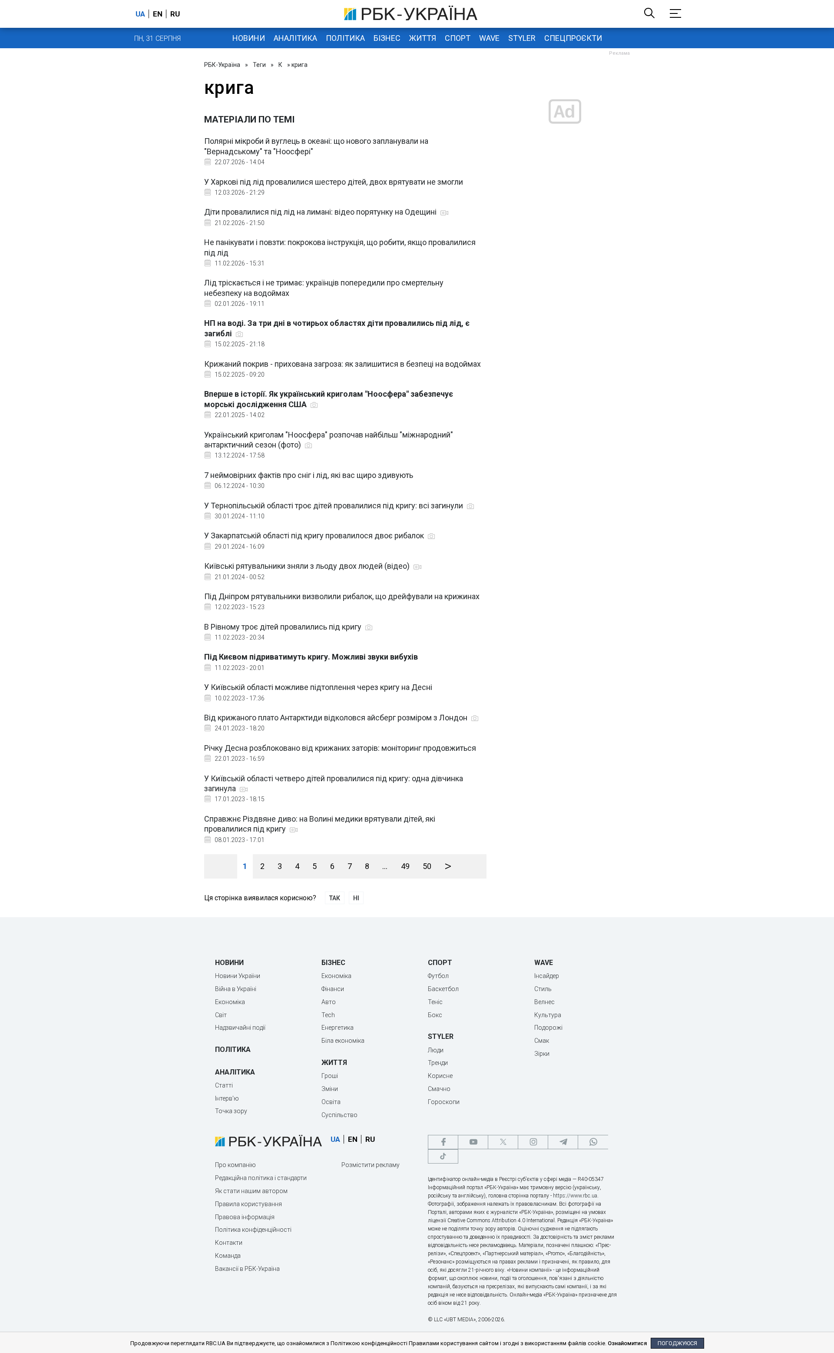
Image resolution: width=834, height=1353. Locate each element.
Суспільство (339, 1114)
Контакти (228, 1242)
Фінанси (332, 988)
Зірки (541, 1053)
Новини (248, 38)
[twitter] (503, 1142)
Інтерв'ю (227, 1098)
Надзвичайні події (240, 1027)
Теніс (435, 1001)
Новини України (237, 975)
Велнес (544, 1001)
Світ (221, 1014)
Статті (224, 1085)
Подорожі (548, 1027)
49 (405, 866)
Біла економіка (342, 1040)
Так (334, 898)
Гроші (329, 1075)
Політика (345, 38)
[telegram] (563, 1142)
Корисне (440, 1075)
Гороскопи (444, 1101)
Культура (547, 1014)
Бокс (435, 1014)
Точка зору (231, 1111)
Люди (435, 1050)
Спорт (457, 38)
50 (427, 866)
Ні (356, 898)
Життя (422, 38)
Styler (522, 38)
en (157, 14)
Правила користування (248, 1203)
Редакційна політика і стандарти (261, 1177)
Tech (328, 1014)
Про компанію (235, 1164)
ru (175, 14)
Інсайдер (546, 975)
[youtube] (473, 1142)
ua (140, 14)
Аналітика (295, 38)
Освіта (331, 1101)
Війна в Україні (235, 988)
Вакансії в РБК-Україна (247, 1268)
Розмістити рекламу (370, 1164)
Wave (489, 38)
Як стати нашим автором (251, 1190)
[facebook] (443, 1142)
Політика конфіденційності (253, 1229)
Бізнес (387, 38)
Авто (328, 1001)
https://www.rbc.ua (575, 1196)
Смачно (439, 1088)
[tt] (443, 1156)
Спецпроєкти (573, 38)
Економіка (230, 1001)
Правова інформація (245, 1217)
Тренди (438, 1062)
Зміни (329, 1088)
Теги (259, 64)
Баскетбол (443, 988)
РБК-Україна (222, 64)
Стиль (543, 988)
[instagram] (533, 1142)
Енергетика (337, 1027)
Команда (228, 1255)
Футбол (438, 975)
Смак (541, 1040)
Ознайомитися (627, 1343)
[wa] (593, 1142)
